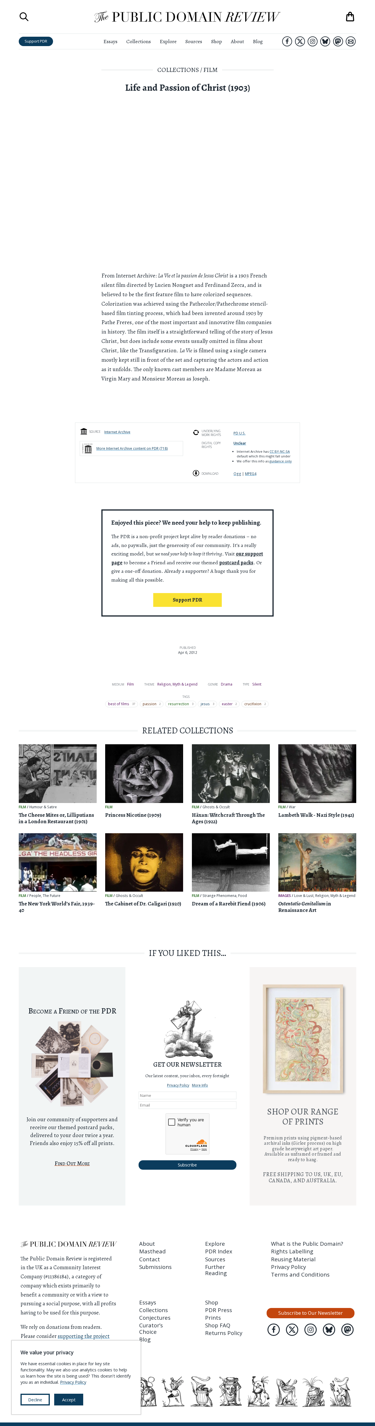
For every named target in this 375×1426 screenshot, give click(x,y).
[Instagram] (313, 41)
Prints (213, 1317)
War (292, 807)
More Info (200, 1085)
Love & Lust (303, 896)
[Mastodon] (338, 41)
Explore (168, 41)
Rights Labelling (292, 1251)
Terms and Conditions (300, 1274)
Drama (226, 684)
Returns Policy (223, 1332)
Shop (216, 41)
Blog (258, 41)
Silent (256, 684)
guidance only (281, 461)
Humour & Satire (43, 807)
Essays (110, 41)
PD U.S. (239, 433)
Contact (149, 1259)
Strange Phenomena (219, 896)
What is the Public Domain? (307, 1243)
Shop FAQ (217, 1325)
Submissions (155, 1266)
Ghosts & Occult (216, 807)
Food (242, 896)
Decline (35, 1400)
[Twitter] (300, 41)
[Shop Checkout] (350, 17)
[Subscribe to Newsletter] (351, 41)
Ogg (237, 473)
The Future (51, 896)
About (237, 41)
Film (210, 69)
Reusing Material (293, 1259)
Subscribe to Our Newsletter (310, 1312)
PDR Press (218, 1310)
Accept (69, 1400)
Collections (138, 41)
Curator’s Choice (151, 1328)
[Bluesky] (325, 41)
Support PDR (36, 41)
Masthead (152, 1251)
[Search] (24, 16)
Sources (193, 41)
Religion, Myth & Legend (177, 684)
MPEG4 (250, 473)
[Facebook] (287, 41)
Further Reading (216, 1270)
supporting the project (84, 1336)
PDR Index (218, 1251)
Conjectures (155, 1317)
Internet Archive (117, 432)
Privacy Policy (178, 1085)
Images (284, 895)
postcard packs (236, 562)
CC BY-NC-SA (280, 451)
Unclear (239, 443)
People (35, 896)
